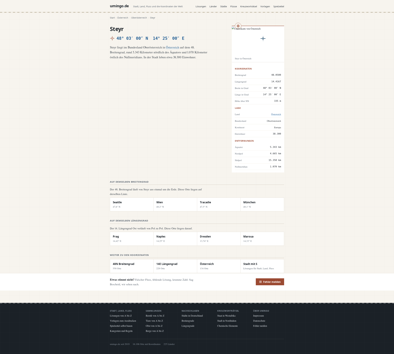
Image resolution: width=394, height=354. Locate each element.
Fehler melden (272, 282)
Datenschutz (259, 320)
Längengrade (188, 325)
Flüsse (233, 6)
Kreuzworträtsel (248, 6)
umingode (119, 5)
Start (112, 17)
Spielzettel (278, 6)
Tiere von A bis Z (154, 320)
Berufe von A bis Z (155, 315)
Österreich (122, 17)
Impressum (258, 315)
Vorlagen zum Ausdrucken (123, 320)
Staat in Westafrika (226, 315)
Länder (213, 6)
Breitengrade (188, 320)
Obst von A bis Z (154, 325)
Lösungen (201, 6)
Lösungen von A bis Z (121, 315)
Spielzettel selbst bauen (121, 325)
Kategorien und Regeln (121, 330)
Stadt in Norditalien (226, 320)
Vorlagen (265, 6)
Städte (223, 6)
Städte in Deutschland (192, 315)
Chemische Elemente (227, 325)
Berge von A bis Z (155, 330)
